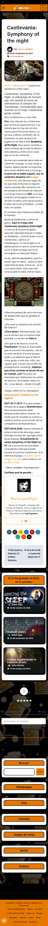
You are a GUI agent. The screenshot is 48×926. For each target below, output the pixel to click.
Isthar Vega (17, 604)
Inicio (7, 85)
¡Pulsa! (40, 771)
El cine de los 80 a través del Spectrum (32, 553)
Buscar (24, 763)
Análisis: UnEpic (16, 632)
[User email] (26, 521)
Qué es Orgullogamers (16, 909)
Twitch (31, 917)
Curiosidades (17, 56)
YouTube (22, 917)
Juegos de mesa (24, 834)
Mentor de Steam (20, 922)
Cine (24, 802)
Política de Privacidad (15, 913)
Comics (24, 866)
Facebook (33, 922)
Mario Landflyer (25, 49)
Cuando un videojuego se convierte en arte (21, 661)
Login (43, 711)
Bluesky (39, 913)
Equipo (30, 909)
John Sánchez (18, 665)
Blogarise (35, 903)
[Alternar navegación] (3, 8)
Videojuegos (18, 85)
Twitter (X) (30, 913)
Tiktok (38, 917)
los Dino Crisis (11, 462)
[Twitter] (22, 521)
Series (24, 850)
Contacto (38, 909)
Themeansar (24, 905)
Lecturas (24, 818)
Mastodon (13, 917)
